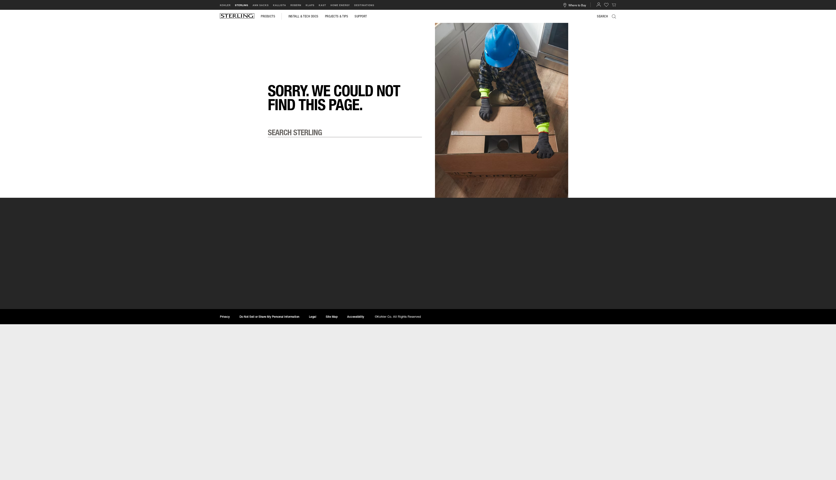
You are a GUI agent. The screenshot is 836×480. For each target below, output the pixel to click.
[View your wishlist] (606, 4)
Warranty (328, 308)
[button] (599, 4)
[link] (614, 4)
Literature (429, 308)
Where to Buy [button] (577, 5)
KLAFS (310, 5)
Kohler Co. (530, 308)
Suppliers (429, 301)
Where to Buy (232, 301)
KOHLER (225, 5)
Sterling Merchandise (238, 308)
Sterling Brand (533, 301)
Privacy (225, 316)
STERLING (241, 5)
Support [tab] (361, 16)
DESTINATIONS (364, 5)
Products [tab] (268, 16)
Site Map (331, 316)
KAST (322, 5)
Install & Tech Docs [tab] (303, 16)
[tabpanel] (418, 29)
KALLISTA (279, 5)
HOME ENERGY (340, 5)
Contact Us (330, 301)
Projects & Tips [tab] (336, 16)
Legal (312, 316)
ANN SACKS (261, 5)
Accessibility (355, 316)
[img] (237, 16)
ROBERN (295, 5)
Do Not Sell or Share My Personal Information (269, 316)
